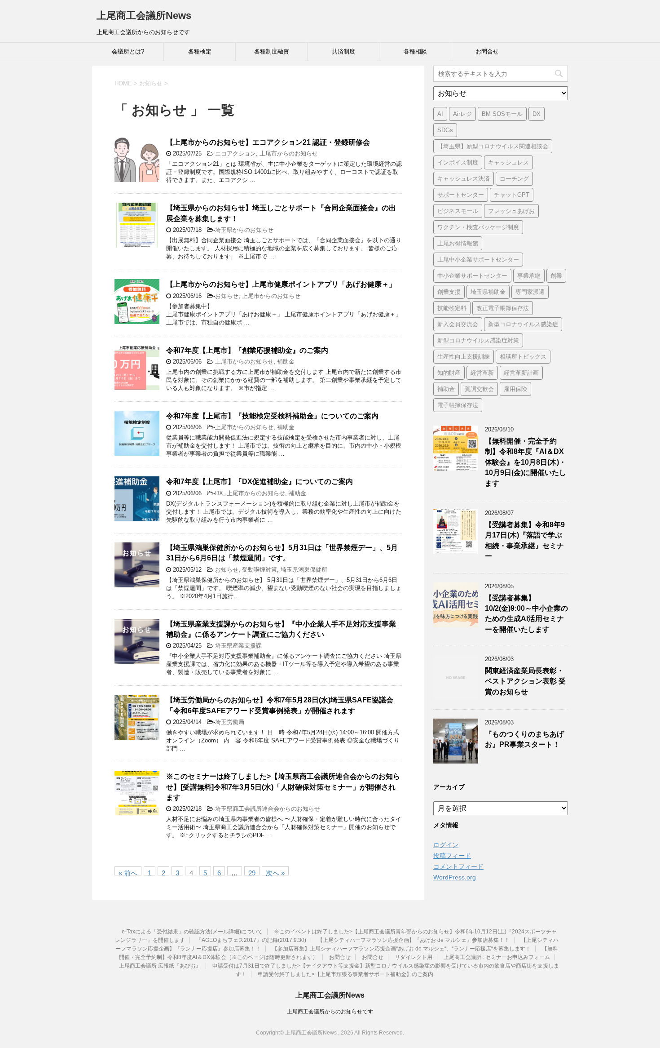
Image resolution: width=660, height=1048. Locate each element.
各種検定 (199, 51)
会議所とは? (128, 51)
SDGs (445, 130)
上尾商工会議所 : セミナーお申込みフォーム (497, 957)
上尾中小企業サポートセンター (478, 259)
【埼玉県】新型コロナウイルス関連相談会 (492, 146)
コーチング (514, 178)
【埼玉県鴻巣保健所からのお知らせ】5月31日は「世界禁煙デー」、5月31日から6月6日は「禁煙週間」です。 (282, 553)
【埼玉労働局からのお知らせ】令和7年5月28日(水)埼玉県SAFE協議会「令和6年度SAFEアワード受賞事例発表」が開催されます (279, 705)
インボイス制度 (457, 162)
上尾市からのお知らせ (289, 153)
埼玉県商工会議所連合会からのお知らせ (267, 808)
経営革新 (482, 372)
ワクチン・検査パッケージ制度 (478, 227)
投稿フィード (452, 855)
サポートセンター (460, 194)
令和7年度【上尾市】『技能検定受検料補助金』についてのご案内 (272, 416)
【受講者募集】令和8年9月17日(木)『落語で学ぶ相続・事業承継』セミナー (525, 540)
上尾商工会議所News (144, 15)
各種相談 (415, 51)
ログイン (445, 844)
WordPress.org (454, 877)
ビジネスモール (457, 211)
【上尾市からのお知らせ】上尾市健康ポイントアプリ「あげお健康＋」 (281, 284)
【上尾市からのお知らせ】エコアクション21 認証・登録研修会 (268, 142)
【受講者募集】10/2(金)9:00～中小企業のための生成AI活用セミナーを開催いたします (526, 613)
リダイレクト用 (413, 957)
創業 (556, 275)
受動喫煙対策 (259, 569)
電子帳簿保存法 (457, 405)
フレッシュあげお (511, 211)
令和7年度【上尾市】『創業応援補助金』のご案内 (247, 350)
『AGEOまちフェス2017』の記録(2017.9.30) (251, 940)
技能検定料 (451, 308)
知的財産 (449, 372)
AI (440, 114)
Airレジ (462, 114)
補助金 (286, 361)
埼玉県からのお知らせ (244, 229)
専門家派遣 (530, 292)
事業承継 (529, 275)
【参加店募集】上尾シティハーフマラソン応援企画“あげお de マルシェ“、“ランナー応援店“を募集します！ (401, 949)
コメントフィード (458, 866)
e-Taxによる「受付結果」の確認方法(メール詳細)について (192, 931)
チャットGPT (511, 194)
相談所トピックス (523, 356)
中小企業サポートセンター (472, 275)
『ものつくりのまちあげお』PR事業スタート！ (524, 739)
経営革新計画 (521, 372)
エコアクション (235, 153)
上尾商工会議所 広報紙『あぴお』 (160, 966)
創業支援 (449, 292)
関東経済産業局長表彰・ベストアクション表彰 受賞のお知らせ (525, 681)
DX (219, 493)
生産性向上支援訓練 (463, 356)
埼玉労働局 (229, 722)
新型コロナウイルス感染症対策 (478, 340)
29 (251, 872)
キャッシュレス (508, 162)
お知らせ (226, 296)
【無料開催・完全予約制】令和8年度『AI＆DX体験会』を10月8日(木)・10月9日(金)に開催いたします (525, 462)
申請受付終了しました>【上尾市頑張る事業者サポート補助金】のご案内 (345, 974)
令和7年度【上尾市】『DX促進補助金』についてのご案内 (259, 481)
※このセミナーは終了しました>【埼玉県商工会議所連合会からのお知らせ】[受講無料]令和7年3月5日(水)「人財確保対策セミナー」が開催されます (283, 787)
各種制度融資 (271, 51)
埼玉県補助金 (488, 292)
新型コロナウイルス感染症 (523, 324)
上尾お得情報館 (457, 243)
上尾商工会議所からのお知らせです (330, 1011)
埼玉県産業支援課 (238, 645)
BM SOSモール (502, 114)
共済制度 (343, 51)
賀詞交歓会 (479, 389)
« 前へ (128, 872)
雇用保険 (515, 389)
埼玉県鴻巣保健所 (304, 569)
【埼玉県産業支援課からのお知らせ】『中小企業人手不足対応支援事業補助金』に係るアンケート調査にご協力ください (281, 629)
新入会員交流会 (457, 324)
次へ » (275, 872)
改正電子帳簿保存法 (502, 308)
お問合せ (487, 51)
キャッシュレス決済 (463, 178)
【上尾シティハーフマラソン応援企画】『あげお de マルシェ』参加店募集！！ (413, 940)
